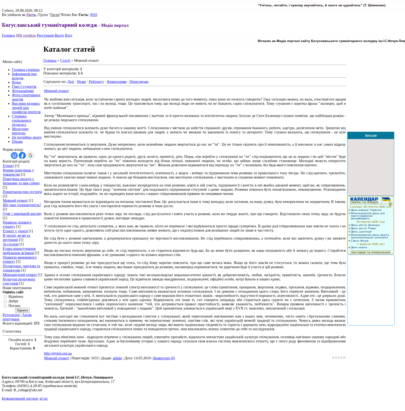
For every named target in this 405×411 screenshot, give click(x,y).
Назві (81, 82)
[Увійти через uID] (14, 155)
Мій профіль (26, 35)
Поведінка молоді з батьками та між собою (21, 181)
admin (117, 358)
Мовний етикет (15, 200)
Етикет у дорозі (15, 231)
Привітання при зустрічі (22, 192)
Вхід (68, 35)
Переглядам (139, 82)
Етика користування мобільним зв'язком (19, 251)
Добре (13, 301)
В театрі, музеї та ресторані (16, 237)
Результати (11, 315)
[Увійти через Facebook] (22, 155)
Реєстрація (45, 35)
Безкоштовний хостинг (20, 398)
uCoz (44, 398)
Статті (65, 60)
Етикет (8, 166)
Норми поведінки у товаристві (18, 172)
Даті (70, 82)
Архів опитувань (17, 317)
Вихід (59, 35)
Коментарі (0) (164, 358)
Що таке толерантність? (22, 205)
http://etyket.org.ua (58, 353)
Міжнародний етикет (20, 275)
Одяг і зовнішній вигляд (22, 214)
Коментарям (117, 82)
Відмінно (15, 297)
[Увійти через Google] (30, 155)
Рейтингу (96, 82)
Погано (14, 306)
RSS (93, 15)
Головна (8, 35)
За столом (11, 244)
